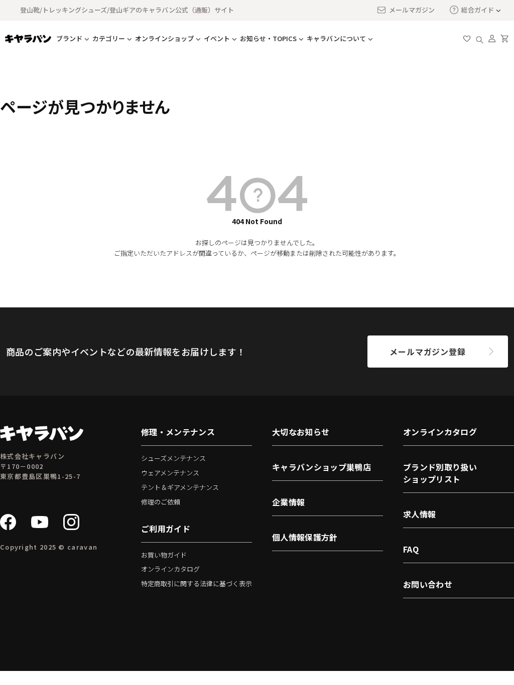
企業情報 (288, 502)
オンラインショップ (164, 38)
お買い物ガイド (164, 555)
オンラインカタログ (170, 569)
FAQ (411, 549)
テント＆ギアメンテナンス (180, 487)
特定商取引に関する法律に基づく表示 (196, 583)
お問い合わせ (427, 584)
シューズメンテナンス (173, 458)
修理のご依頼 (160, 501)
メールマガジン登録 (427, 352)
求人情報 (419, 514)
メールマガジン (412, 10)
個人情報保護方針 (305, 537)
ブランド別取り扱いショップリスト (440, 473)
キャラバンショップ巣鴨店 (321, 467)
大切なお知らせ (300, 432)
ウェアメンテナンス (170, 472)
